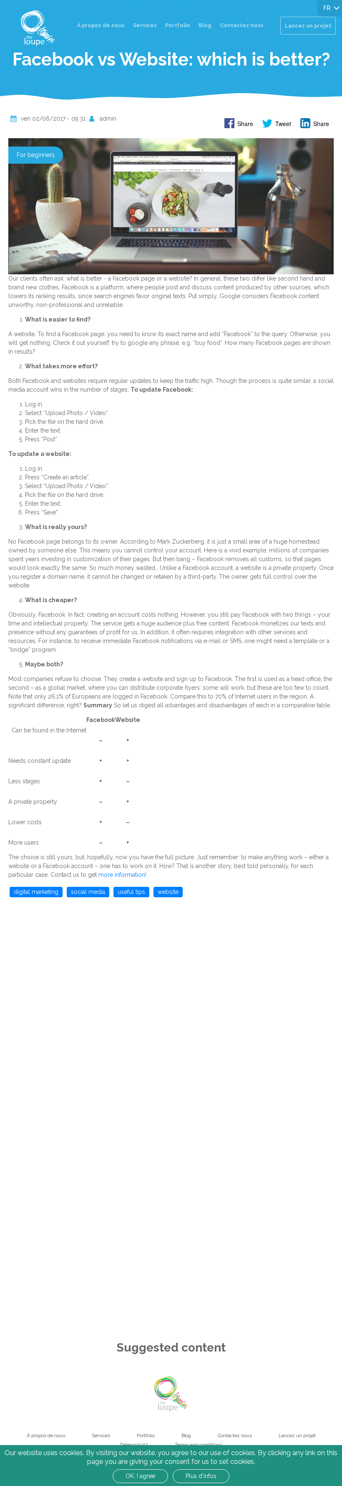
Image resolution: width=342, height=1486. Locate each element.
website (168, 892)
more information (121, 874)
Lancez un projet (308, 26)
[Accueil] (38, 28)
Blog (205, 25)
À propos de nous (101, 25)
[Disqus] (171, 1009)
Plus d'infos (201, 1476)
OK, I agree (140, 1476)
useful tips (131, 892)
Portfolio (177, 25)
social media (88, 892)
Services (145, 25)
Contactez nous (242, 25)
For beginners (36, 155)
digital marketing (36, 892)
